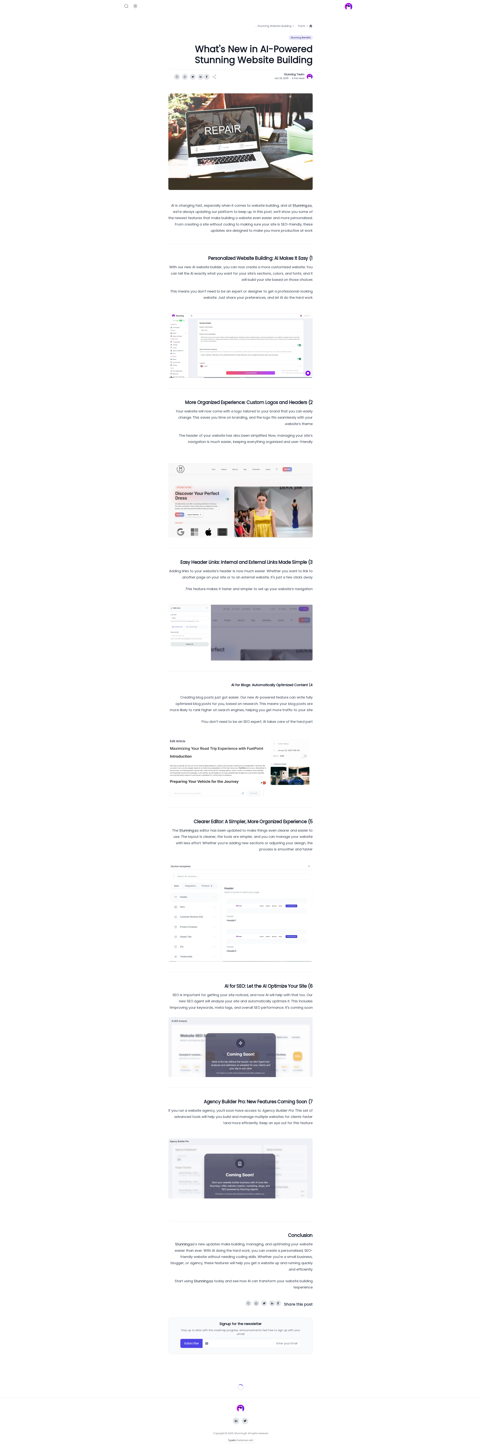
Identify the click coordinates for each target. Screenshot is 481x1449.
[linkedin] (201, 77)
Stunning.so (302, 205)
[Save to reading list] (177, 77)
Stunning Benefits (301, 37)
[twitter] (193, 77)
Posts (301, 26)
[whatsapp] (185, 77)
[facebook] (207, 77)
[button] (126, 6)
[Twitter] (245, 1421)
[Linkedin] (236, 1421)
